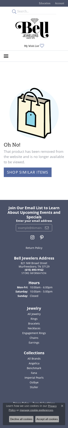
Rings (34, 319)
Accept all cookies (47, 419)
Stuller (34, 387)
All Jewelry (34, 314)
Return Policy (34, 248)
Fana (34, 373)
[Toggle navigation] (6, 56)
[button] (44, 3)
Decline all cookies (21, 419)
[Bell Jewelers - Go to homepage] (32, 28)
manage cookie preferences (36, 410)
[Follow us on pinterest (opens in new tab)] (41, 237)
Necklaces (34, 328)
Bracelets (34, 323)
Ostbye (34, 382)
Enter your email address (34, 221)
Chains (34, 338)
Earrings (34, 342)
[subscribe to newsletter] (47, 227)
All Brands (34, 358)
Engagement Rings (34, 333)
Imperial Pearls (34, 377)
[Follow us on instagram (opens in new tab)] (32, 237)
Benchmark (34, 368)
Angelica (34, 363)
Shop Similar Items (27, 172)
